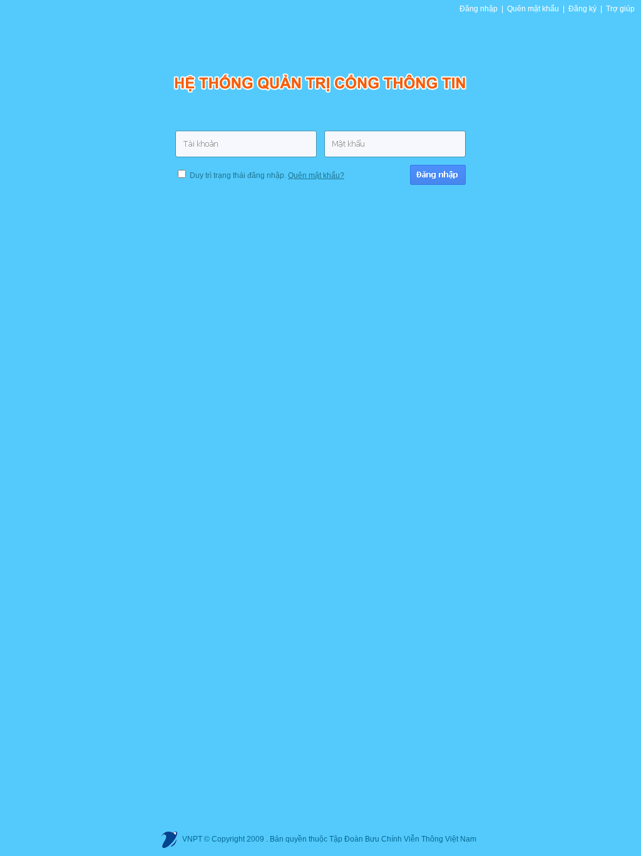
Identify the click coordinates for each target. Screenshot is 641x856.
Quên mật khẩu (533, 8)
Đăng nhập (478, 8)
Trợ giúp (620, 8)
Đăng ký (582, 8)
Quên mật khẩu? (316, 175)
